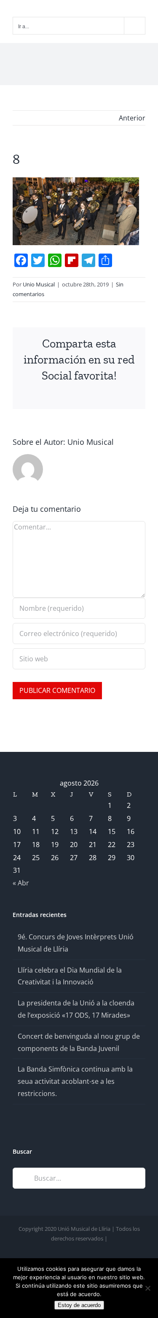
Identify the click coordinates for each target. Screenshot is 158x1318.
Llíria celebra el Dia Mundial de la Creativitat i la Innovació (70, 976)
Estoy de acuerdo (79, 1305)
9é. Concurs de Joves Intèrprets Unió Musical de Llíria (76, 943)
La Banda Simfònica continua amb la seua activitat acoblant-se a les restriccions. (75, 1081)
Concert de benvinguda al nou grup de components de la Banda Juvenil (79, 1042)
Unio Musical (39, 284)
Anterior (132, 118)
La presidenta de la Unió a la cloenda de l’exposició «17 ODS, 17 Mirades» (76, 1009)
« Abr (21, 883)
